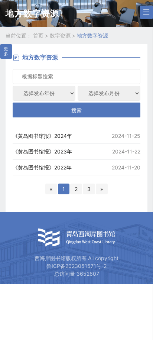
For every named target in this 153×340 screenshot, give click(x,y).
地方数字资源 (92, 35)
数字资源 (63, 35)
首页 (41, 35)
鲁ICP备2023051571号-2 (76, 266)
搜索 (76, 110)
